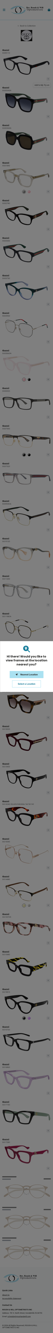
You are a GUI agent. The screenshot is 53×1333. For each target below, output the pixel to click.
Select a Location (26, 684)
